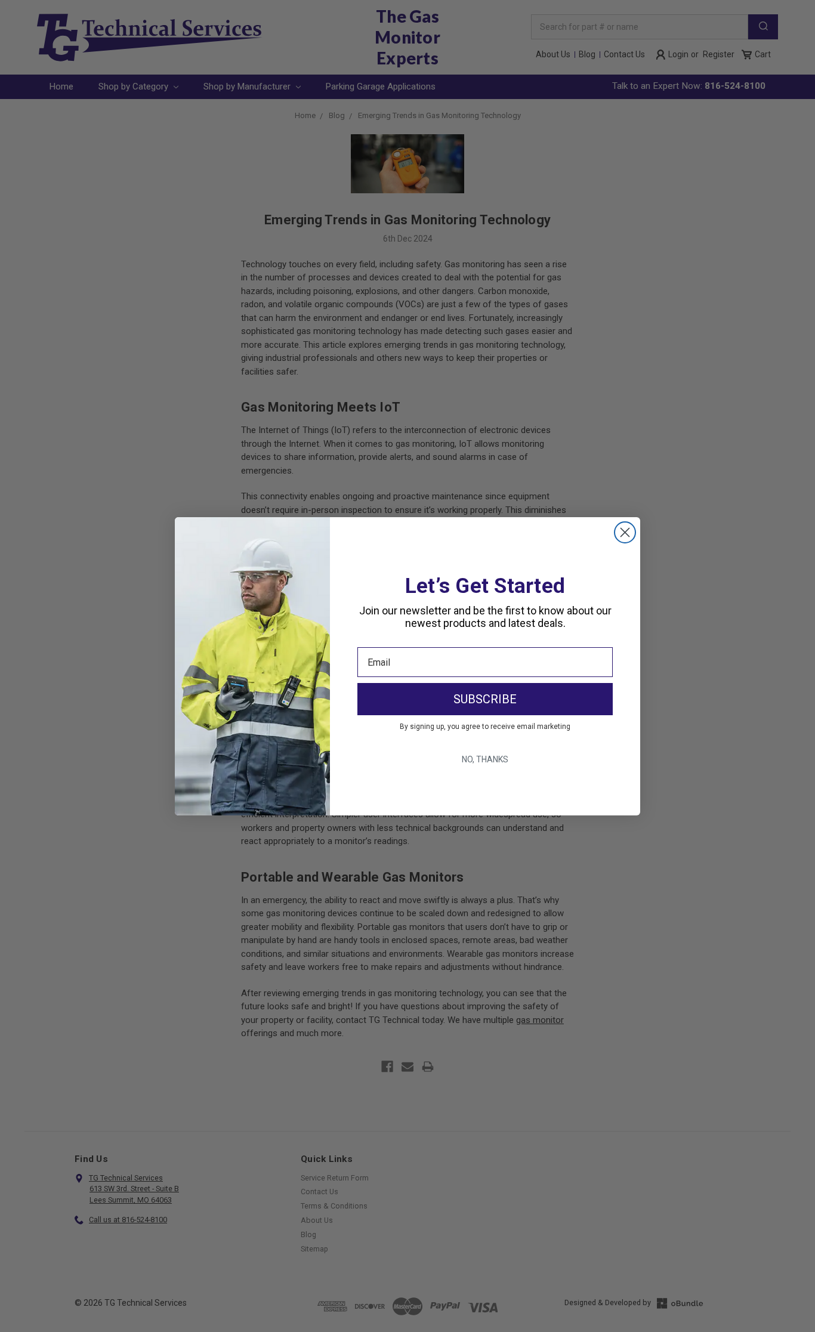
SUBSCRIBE (485, 699)
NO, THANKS (485, 759)
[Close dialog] (625, 532)
